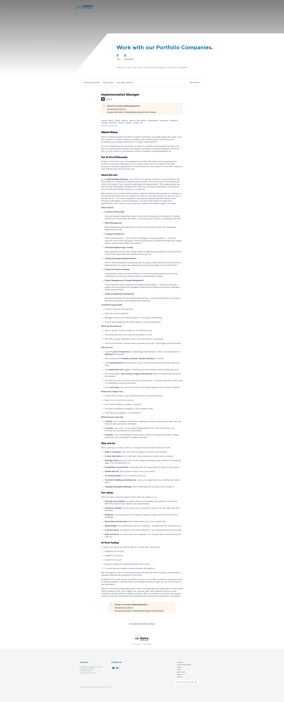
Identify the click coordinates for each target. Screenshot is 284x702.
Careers (179, 677)
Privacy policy (136, 644)
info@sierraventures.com (88, 673)
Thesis (179, 667)
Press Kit (180, 674)
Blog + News (181, 672)
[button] (186, 682)
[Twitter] (113, 668)
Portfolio (179, 662)
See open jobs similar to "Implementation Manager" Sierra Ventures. (131, 112)
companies (92, 82)
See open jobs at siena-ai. (116, 109)
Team (179, 669)
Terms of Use (108, 687)
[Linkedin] (117, 668)
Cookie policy (147, 644)
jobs (108, 82)
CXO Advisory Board (184, 664)
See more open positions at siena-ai (142, 624)
